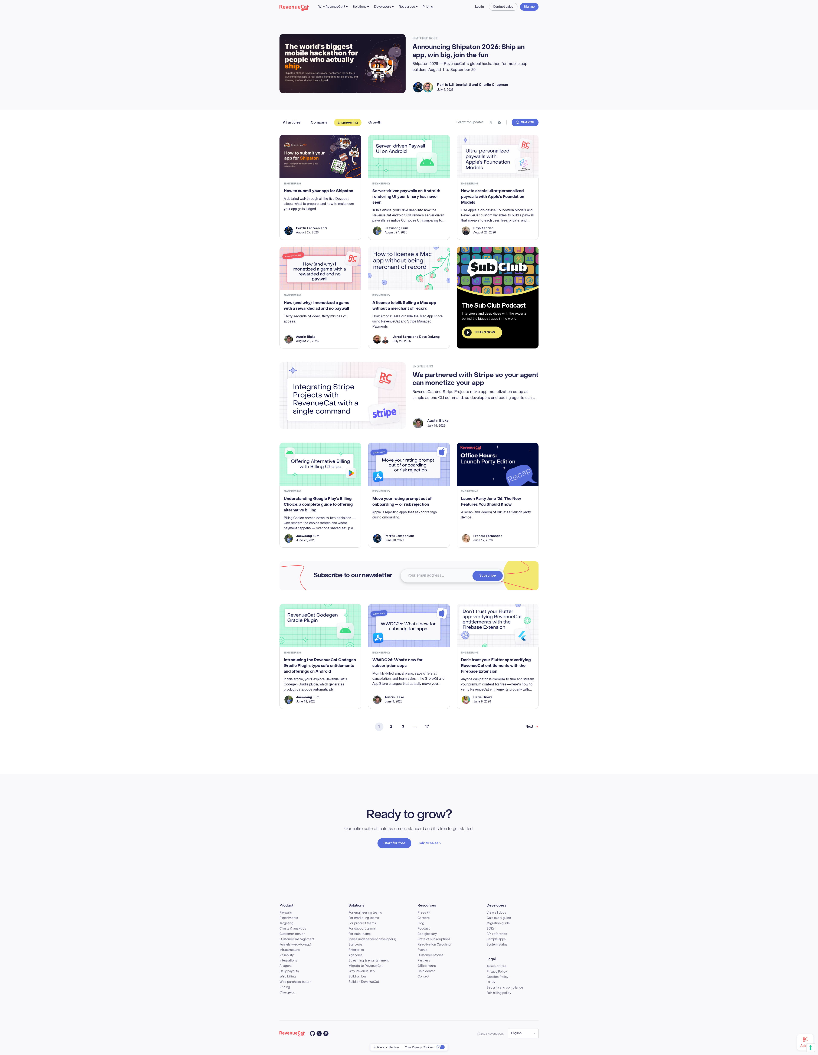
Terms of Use (496, 966)
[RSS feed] (499, 122)
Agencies (356, 955)
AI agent (285, 966)
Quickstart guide (499, 918)
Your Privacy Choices (419, 1047)
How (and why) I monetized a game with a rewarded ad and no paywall (316, 305)
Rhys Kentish (483, 228)
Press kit (424, 913)
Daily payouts (289, 971)
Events (422, 950)
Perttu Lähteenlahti (454, 84)
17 (427, 726)
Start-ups (356, 945)
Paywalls (285, 913)
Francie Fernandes (487, 536)
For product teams (362, 923)
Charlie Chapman (493, 84)
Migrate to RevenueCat (366, 966)
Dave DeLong (429, 337)
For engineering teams (365, 913)
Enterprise (356, 950)
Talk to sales (428, 843)
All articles (292, 122)
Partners (424, 961)
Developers (382, 7)
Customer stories (431, 955)
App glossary (427, 934)
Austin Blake (305, 337)
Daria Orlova (483, 697)
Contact (423, 976)
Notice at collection (386, 1047)
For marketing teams (364, 918)
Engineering (347, 122)
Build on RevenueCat (364, 982)
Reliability (286, 955)
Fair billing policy (499, 993)
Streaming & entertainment (369, 961)
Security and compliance (505, 988)
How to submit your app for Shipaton (318, 191)
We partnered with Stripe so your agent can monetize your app (475, 379)
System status (497, 945)
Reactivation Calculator (435, 945)
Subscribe (487, 575)
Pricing (428, 7)
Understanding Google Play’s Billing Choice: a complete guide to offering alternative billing (318, 504)
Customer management (296, 939)
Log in (479, 7)
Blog (421, 923)
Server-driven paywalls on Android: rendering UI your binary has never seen (406, 197)
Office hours (427, 966)
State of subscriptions (434, 939)
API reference (497, 934)
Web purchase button (295, 982)
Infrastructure (289, 950)
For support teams (362, 929)
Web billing (287, 976)
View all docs (496, 913)
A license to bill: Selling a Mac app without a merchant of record (404, 305)
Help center (426, 971)
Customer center (292, 934)
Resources (407, 7)
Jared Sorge (402, 337)
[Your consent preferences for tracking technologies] (810, 1047)
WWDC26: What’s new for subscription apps (397, 663)
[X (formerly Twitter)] (491, 122)
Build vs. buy (357, 976)
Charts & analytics (292, 929)
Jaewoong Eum (396, 228)
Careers (424, 918)
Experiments (288, 918)
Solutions (359, 7)
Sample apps (496, 939)
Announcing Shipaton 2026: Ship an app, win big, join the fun (468, 51)
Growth (374, 122)
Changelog (287, 992)
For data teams (360, 934)
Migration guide (498, 923)
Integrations (288, 961)
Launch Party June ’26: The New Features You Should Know (491, 501)
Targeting (286, 923)
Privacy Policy (497, 972)
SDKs (491, 929)
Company (319, 122)
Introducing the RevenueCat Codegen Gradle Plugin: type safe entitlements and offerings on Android (320, 666)
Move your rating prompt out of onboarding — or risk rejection (402, 501)
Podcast (424, 929)
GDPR (491, 982)
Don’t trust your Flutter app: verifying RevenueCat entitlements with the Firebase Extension (496, 666)
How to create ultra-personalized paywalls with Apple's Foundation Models (492, 197)
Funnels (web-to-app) (295, 945)
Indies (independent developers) (372, 939)
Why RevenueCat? (331, 7)
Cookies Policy (497, 977)
